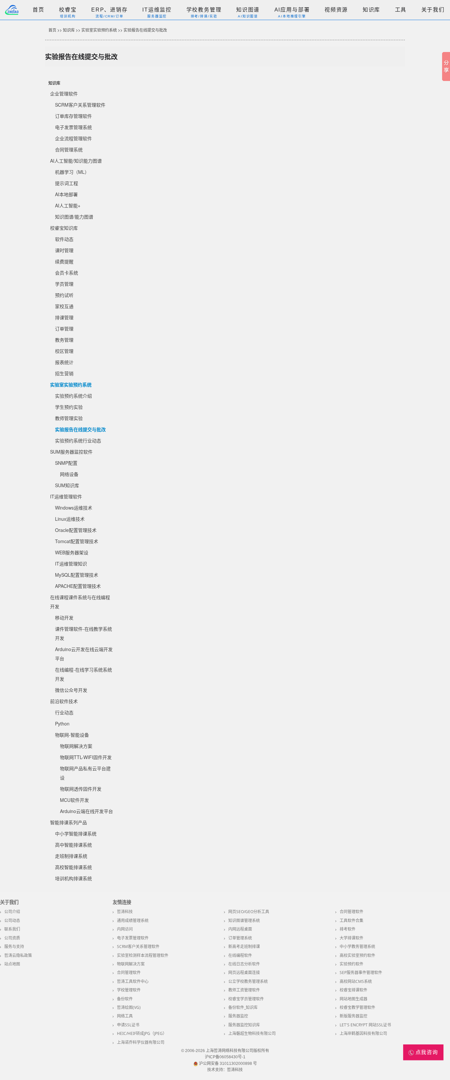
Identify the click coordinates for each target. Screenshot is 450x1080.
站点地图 (12, 964)
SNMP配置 (66, 463)
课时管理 (64, 250)
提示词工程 (66, 183)
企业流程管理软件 (73, 138)
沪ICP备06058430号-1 (225, 1057)
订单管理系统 (240, 938)
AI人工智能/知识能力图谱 (76, 160)
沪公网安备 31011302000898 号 (227, 1063)
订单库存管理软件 (73, 116)
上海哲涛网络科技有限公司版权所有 (237, 1050)
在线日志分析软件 (244, 964)
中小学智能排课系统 (76, 833)
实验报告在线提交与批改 (145, 30)
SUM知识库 (67, 485)
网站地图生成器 (353, 999)
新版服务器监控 (353, 1016)
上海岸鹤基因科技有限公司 (363, 1033)
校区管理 (64, 351)
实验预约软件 (351, 964)
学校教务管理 (204, 10)
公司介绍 (12, 911)
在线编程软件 (240, 955)
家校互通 (64, 306)
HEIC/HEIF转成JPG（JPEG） (142, 1033)
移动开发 (64, 617)
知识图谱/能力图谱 (74, 216)
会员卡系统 (66, 272)
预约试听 (64, 295)
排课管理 (64, 317)
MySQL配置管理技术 (76, 574)
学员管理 (64, 283)
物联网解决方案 (76, 746)
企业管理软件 (64, 93)
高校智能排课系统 (73, 867)
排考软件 (347, 929)
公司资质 (12, 938)
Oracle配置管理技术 (76, 530)
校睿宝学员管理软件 (246, 999)
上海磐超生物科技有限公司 (252, 1033)
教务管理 (64, 339)
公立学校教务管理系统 (248, 981)
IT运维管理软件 (66, 496)
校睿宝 (68, 10)
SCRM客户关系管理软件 (80, 104)
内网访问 (125, 929)
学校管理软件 (129, 990)
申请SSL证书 (128, 1025)
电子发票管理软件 (133, 938)
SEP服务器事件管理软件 (361, 972)
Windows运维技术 (73, 507)
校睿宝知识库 (64, 227)
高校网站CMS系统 (356, 981)
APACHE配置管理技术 (78, 586)
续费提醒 (64, 261)
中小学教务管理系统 (357, 946)
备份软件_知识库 (243, 1007)
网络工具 (125, 1016)
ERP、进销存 (109, 10)
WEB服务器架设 (71, 552)
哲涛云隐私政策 (18, 955)
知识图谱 (248, 10)
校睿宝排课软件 (353, 990)
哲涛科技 (125, 911)
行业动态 (64, 712)
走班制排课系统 (71, 856)
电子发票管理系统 (73, 127)
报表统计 (64, 362)
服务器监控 (238, 1016)
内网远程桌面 (240, 929)
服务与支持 (14, 946)
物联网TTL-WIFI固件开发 (86, 757)
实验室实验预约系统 (99, 30)
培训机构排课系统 (73, 878)
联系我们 (12, 929)
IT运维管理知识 (71, 563)
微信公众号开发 (71, 690)
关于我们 (433, 10)
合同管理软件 (351, 911)
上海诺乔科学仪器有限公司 (140, 1042)
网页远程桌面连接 (244, 972)
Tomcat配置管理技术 (76, 541)
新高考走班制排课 (244, 946)
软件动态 (64, 239)
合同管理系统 (69, 149)
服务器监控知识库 (244, 1025)
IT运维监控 (157, 10)
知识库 (371, 10)
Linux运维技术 (70, 518)
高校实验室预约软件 (357, 955)
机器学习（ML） (72, 172)
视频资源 (336, 10)
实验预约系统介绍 (73, 395)
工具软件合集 (351, 920)
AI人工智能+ (67, 205)
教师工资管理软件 (244, 990)
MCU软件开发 (74, 800)
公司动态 (12, 920)
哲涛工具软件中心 (133, 981)
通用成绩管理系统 (133, 920)
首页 (38, 10)
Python (62, 723)
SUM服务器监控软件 (71, 451)
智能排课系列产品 (68, 822)
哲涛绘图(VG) (129, 1007)
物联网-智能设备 (72, 734)
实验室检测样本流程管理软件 (142, 955)
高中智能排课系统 (73, 844)
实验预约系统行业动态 (78, 440)
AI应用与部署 (292, 10)
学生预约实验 (69, 407)
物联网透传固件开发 (80, 788)
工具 (401, 10)
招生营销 (64, 373)
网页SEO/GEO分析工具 (248, 911)
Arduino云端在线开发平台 (86, 811)
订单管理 (64, 328)
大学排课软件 (351, 938)
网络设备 (69, 474)
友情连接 (122, 902)
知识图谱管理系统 (244, 920)
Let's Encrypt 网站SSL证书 (365, 1025)
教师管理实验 (69, 418)
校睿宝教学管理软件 (357, 1007)
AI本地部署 (66, 194)
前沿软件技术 (64, 701)
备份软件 (125, 999)
